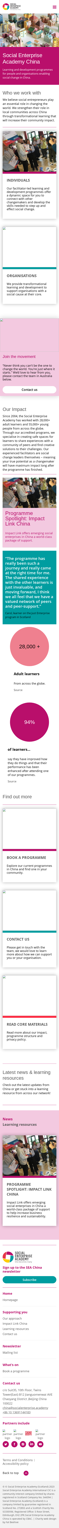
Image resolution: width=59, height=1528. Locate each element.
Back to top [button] (11, 1473)
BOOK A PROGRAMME (26, 857)
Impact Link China (15, 1323)
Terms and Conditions (18, 1460)
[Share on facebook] (14, 1444)
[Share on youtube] (40, 1444)
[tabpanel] (29, 1180)
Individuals (18, 180)
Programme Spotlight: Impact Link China (25, 518)
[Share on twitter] (6, 1444)
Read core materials (27, 1024)
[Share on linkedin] (32, 1444)
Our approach (12, 1318)
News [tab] (8, 1119)
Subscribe (29, 1280)
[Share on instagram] (23, 1444)
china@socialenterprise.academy (25, 1408)
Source (18, 690)
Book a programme (16, 1371)
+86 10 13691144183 (16, 1412)
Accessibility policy (16, 1464)
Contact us (29, 389)
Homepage (10, 1300)
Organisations (22, 275)
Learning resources (16, 1329)
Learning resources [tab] (20, 1124)
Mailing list (10, 1352)
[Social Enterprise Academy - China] (12, 6)
